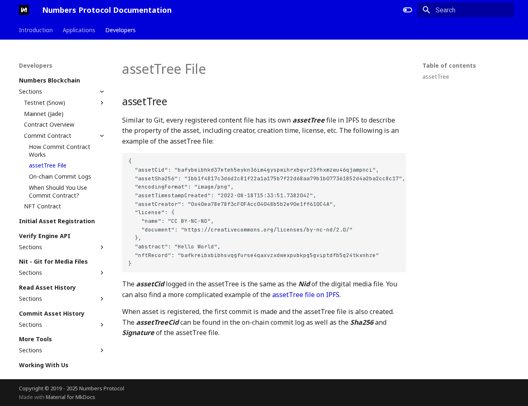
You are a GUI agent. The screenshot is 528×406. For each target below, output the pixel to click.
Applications (79, 30)
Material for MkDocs (70, 397)
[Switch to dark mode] (407, 10)
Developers (120, 30)
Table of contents (449, 65)
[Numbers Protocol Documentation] (24, 10)
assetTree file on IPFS (305, 294)
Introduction (36, 30)
